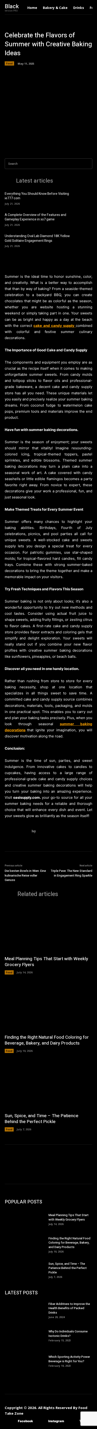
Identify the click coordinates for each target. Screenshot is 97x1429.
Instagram (56, 1421)
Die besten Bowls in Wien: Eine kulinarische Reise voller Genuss (25, 875)
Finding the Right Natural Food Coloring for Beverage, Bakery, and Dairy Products (47, 1040)
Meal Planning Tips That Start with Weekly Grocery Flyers (46, 961)
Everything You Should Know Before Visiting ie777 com (37, 196)
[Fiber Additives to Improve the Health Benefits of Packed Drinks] (26, 1310)
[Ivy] (16, 840)
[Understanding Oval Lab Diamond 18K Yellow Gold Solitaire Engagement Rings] (84, 240)
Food (9, 63)
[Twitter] (72, 1421)
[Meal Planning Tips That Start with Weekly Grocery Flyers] (48, 928)
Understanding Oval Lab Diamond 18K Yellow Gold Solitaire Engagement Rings (37, 238)
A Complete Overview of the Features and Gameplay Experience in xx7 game (35, 217)
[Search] (87, 163)
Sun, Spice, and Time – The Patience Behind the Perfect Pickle (41, 1118)
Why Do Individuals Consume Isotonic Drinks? (68, 1333)
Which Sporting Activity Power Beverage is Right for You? (69, 1359)
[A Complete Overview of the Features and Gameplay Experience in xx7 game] (84, 219)
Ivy (34, 831)
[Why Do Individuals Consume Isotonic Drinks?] (26, 1335)
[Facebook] (11, 1421)
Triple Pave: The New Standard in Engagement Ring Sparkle (71, 873)
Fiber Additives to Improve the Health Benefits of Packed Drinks (69, 1308)
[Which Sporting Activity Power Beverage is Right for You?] (26, 1361)
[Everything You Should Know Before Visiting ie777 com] (84, 198)
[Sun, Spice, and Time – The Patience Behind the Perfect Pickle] (48, 1085)
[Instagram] (41, 1421)
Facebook (25, 1421)
